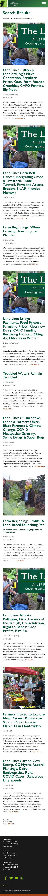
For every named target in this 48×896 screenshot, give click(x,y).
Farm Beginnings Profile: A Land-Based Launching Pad (23, 523)
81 (9, 824)
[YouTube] (16, 878)
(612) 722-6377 (7, 869)
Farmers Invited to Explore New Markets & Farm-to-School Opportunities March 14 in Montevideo (24, 720)
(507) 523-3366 (7, 858)
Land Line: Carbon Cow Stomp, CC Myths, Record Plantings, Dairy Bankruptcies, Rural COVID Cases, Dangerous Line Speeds (23, 770)
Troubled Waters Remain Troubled (22, 375)
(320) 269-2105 (7, 846)
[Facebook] (5, 878)
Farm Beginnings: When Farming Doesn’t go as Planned (21, 231)
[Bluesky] (11, 878)
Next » (12, 824)
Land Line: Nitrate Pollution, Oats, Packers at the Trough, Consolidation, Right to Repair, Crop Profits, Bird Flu (24, 623)
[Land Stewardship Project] (18, 3)
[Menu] (44, 4)
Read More (20, 118)
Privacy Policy (6, 886)
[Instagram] (22, 878)
